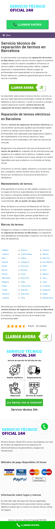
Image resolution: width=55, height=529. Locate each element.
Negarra (5, 282)
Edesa (23, 258)
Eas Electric (48, 262)
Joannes (46, 286)
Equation (46, 290)
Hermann (25, 266)
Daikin (45, 294)
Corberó (5, 298)
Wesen (46, 254)
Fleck (23, 274)
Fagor (4, 286)
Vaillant (5, 250)
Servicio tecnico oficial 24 (19, 520)
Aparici (46, 274)
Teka (45, 282)
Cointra (46, 250)
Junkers (5, 254)
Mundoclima (48, 298)
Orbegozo (25, 262)
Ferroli (4, 274)
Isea (44, 278)
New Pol (46, 258)
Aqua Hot (25, 278)
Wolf (45, 266)
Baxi (3, 258)
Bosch (4, 270)
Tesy (23, 298)
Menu (8, 35)
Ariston (24, 250)
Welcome (6, 278)
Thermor (5, 294)
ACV (45, 270)
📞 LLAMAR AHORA (27, 24)
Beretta (24, 270)
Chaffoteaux (26, 254)
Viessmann (26, 286)
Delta (23, 282)
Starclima (25, 294)
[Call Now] (44, 426)
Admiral (24, 290)
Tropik (4, 290)
